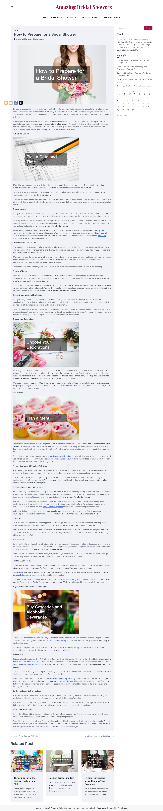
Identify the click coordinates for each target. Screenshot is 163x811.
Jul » (125, 115)
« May (119, 115)
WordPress (122, 808)
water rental (41, 514)
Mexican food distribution (61, 456)
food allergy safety (58, 640)
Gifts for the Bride (90, 17)
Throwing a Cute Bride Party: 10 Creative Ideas (134, 86)
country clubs (99, 230)
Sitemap (76, 808)
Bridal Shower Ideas (52, 17)
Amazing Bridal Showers (84, 7)
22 (128, 107)
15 (128, 103)
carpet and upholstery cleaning (61, 679)
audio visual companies (53, 507)
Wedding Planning (111, 17)
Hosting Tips (71, 17)
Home (16, 30)
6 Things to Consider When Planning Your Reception (95, 781)
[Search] (12, 7)
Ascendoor (101, 808)
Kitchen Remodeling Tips (61, 777)
